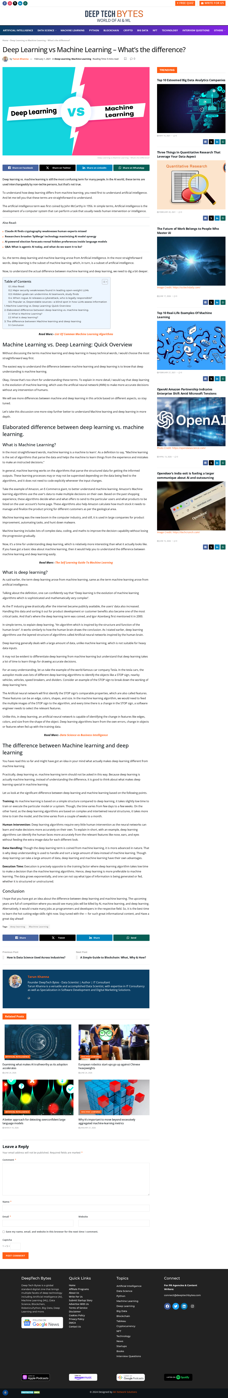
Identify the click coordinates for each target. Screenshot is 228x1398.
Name (7, 1201)
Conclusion (18, 325)
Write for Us (214, 3)
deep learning (17, 926)
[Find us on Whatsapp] (25, 3)
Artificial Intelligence (18, 30)
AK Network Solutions (125, 1391)
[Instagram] (192, 1306)
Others (218, 30)
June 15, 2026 (165, 541)
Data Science (46, 30)
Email (7, 1216)
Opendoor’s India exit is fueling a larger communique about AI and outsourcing (185, 475)
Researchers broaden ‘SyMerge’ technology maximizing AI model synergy (50, 236)
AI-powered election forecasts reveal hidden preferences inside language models (56, 241)
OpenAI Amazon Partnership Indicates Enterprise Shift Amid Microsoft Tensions (186, 391)
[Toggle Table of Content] (103, 282)
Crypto (128, 30)
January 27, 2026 (88, 1127)
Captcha (7, 1239)
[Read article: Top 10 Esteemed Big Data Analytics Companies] (191, 108)
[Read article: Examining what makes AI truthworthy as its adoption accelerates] (38, 1042)
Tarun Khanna (21, 58)
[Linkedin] (184, 1306)
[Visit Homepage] (114, 16)
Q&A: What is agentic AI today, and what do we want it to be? (43, 246)
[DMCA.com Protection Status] (31, 1391)
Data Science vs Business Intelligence (84, 735)
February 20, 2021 (167, 212)
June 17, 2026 (165, 296)
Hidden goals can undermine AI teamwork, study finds (46, 294)
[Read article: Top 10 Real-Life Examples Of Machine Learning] (191, 345)
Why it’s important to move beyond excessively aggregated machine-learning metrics (106, 1121)
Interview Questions (195, 30)
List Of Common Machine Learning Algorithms (84, 334)
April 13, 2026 (165, 456)
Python (94, 30)
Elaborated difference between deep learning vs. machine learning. (48, 310)
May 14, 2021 (164, 135)
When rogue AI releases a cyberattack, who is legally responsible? (52, 298)
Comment (9, 1159)
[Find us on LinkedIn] (20, 3)
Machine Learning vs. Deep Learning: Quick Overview (38, 305)
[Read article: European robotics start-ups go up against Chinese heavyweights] (113, 1042)
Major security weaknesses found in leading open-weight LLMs (51, 290)
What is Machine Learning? (27, 313)
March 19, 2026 (11, 1127)
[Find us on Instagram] (10, 3)
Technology (170, 30)
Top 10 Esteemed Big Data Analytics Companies (191, 80)
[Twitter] (175, 1306)
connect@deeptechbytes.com (182, 1295)
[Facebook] (167, 1306)
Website (83, 1216)
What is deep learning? (25, 317)
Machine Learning (72, 30)
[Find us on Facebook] (5, 3)
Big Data (142, 30)
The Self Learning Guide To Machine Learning (84, 562)
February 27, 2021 (167, 372)
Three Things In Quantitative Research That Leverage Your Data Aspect (188, 154)
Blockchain (111, 30)
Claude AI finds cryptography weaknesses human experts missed (46, 231)
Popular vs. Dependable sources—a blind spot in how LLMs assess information (60, 301)
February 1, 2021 (42, 58)
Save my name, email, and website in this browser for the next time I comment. (52, 1231)
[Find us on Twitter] (15, 3)
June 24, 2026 (10, 1072)
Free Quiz (186, 3)
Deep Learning (62, 58)
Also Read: (18, 286)
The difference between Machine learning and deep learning (44, 321)
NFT (155, 30)
